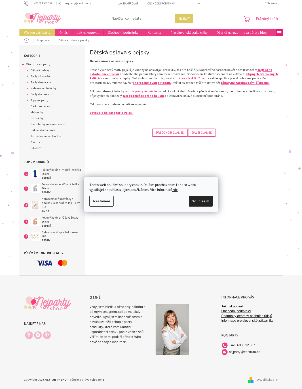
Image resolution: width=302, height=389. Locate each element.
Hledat (184, 18)
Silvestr (36, 148)
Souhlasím (200, 201)
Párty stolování (41, 76)
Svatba (35, 142)
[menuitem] (37, 32)
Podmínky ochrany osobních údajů (246, 316)
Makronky (37, 112)
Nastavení (101, 201)
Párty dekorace (41, 82)
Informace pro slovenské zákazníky (247, 320)
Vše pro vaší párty (38, 64)
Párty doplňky (40, 94)
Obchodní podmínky (161, 4)
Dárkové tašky (40, 106)
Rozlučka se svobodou (46, 136)
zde (175, 189)
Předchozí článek (170, 132)
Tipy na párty (39, 100)
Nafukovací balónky (44, 88)
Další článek (202, 132)
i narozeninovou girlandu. (152, 83)
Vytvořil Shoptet (267, 380)
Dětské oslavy (40, 70)
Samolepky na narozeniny (48, 124)
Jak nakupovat (128, 4)
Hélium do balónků (43, 130)
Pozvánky (37, 118)
